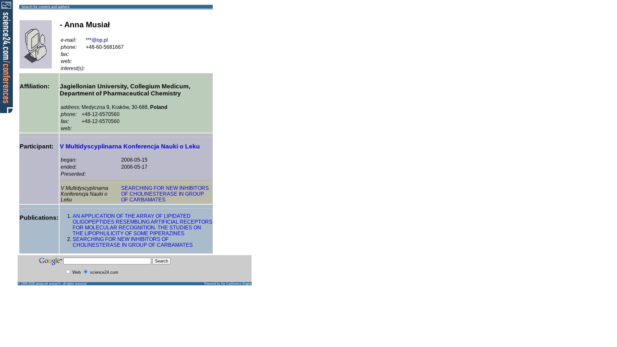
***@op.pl (97, 40)
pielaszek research (48, 283)
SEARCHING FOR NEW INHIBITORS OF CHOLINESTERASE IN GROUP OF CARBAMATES (165, 193)
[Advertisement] (236, 30)
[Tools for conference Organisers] (6, 56)
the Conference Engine (236, 283)
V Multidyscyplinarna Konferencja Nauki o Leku (130, 146)
